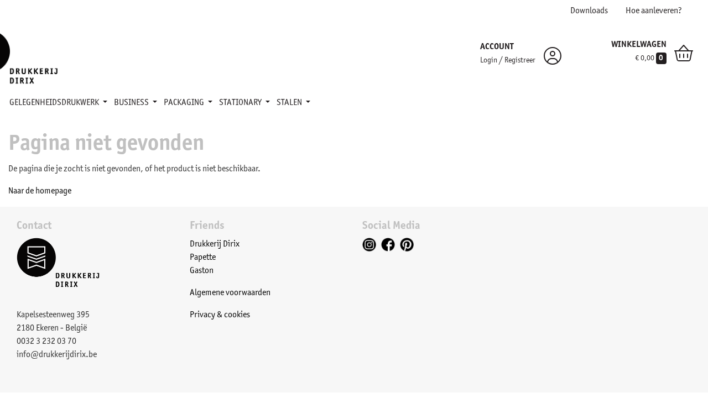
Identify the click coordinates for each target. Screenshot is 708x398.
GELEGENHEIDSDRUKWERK (55, 102)
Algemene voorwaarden (230, 293)
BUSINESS (132, 102)
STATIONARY (241, 102)
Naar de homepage (39, 191)
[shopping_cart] (683, 55)
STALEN (290, 102)
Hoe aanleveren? (654, 11)
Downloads (589, 11)
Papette (203, 257)
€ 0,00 (649, 58)
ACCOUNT (497, 47)
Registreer (519, 61)
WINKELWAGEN (639, 44)
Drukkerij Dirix (215, 244)
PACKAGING (185, 102)
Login (488, 61)
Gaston (202, 270)
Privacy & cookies (220, 315)
